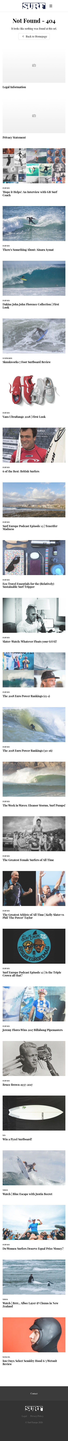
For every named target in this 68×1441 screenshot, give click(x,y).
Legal (24, 1416)
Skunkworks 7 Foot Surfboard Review (34, 343)
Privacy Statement (34, 120)
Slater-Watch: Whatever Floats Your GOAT (34, 622)
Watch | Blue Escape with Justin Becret (34, 1175)
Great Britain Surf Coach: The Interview (34, 174)
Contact (34, 1393)
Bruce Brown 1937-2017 (34, 1065)
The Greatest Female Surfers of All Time (34, 841)
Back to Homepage (36, 36)
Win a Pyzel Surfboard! (34, 1120)
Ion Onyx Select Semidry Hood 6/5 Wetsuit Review (34, 1343)
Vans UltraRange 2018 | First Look (34, 397)
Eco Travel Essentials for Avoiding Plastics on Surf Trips (34, 566)
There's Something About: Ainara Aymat (34, 230)
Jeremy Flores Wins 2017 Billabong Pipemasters (34, 1011)
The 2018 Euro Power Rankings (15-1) (34, 677)
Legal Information (34, 70)
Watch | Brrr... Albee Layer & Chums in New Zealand (34, 1286)
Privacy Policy (36, 1416)
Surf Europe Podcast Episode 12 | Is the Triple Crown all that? (34, 955)
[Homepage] (34, 1407)
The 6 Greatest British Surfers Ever (34, 452)
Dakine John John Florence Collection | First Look (34, 287)
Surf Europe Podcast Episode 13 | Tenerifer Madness (34, 508)
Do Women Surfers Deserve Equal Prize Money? (34, 1229)
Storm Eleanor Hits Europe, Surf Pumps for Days (34, 786)
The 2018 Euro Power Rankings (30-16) (34, 731)
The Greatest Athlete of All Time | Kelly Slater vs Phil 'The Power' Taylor (34, 897)
